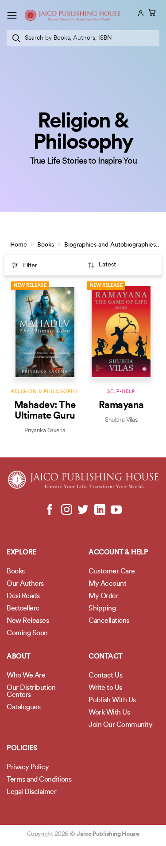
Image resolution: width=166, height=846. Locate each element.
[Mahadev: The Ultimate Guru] (44, 331)
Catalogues (23, 707)
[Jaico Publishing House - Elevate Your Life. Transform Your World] (72, 15)
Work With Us (109, 712)
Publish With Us (112, 700)
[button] (12, 15)
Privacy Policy (28, 767)
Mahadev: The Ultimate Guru (45, 411)
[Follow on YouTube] (116, 510)
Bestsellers (23, 608)
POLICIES (22, 748)
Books (45, 245)
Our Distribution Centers (31, 692)
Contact (106, 656)
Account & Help (118, 552)
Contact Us (105, 675)
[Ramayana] (121, 331)
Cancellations (109, 621)
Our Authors (25, 584)
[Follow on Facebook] (49, 510)
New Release (30, 285)
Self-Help (121, 391)
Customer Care (112, 571)
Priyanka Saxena (45, 430)
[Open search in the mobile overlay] (83, 38)
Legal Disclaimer (31, 792)
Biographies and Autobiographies (110, 245)
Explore (21, 552)
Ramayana (121, 406)
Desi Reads (23, 596)
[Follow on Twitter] (83, 510)
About (19, 656)
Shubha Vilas (121, 420)
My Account (107, 584)
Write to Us (105, 688)
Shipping (102, 608)
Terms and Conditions (39, 779)
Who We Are (26, 675)
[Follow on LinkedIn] (99, 510)
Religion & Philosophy (44, 391)
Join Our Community (120, 725)
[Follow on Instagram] (66, 510)
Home (18, 245)
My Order (103, 596)
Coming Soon (27, 633)
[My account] (139, 13)
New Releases (28, 621)
